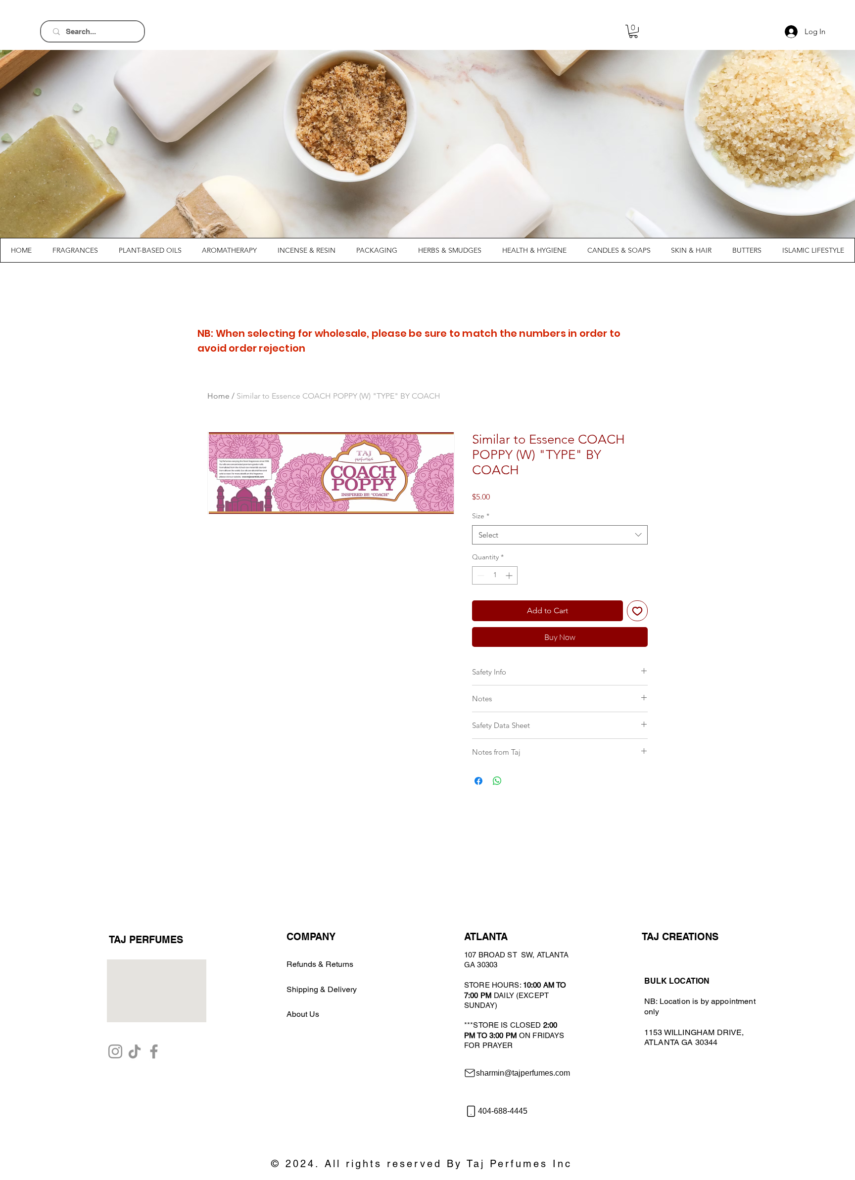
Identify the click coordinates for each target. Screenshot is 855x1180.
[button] (633, 31)
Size (480, 515)
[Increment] (510, 575)
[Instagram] (115, 1051)
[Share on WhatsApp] (497, 781)
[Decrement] (480, 575)
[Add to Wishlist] (637, 610)
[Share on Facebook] (478, 781)
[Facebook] (153, 1051)
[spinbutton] (495, 575)
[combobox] (560, 535)
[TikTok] (134, 1051)
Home (218, 396)
